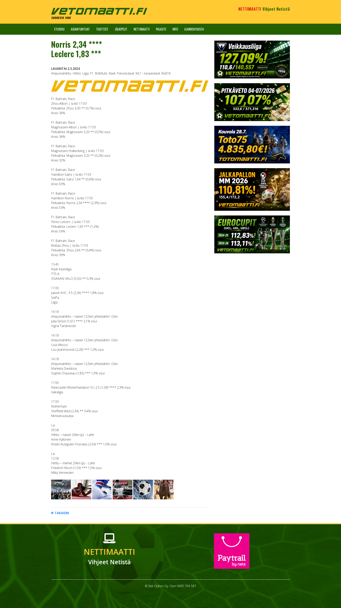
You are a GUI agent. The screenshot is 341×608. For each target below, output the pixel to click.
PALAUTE (161, 29)
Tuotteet (102, 29)
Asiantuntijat (80, 29)
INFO (175, 29)
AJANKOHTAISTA (194, 29)
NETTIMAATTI (264, 9)
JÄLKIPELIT (121, 29)
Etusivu (59, 29)
